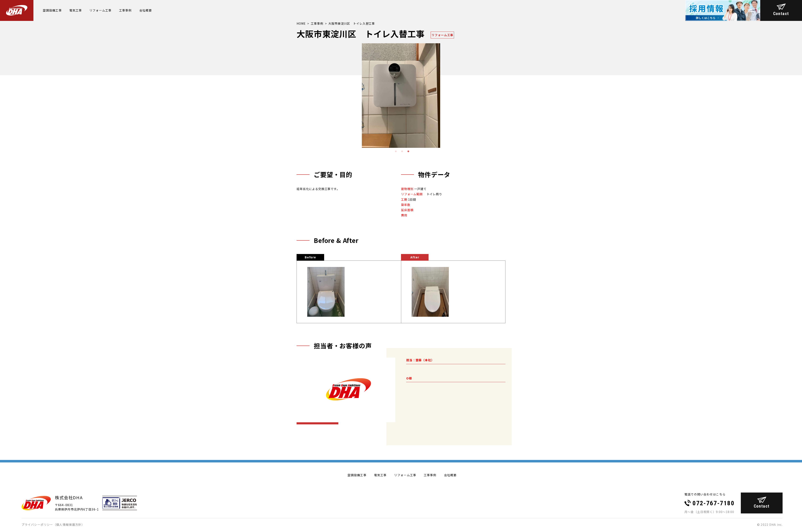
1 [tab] (395, 151)
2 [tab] (401, 151)
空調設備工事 (52, 10)
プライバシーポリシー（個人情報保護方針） (53, 524)
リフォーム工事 (100, 10)
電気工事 (75, 10)
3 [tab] (408, 151)
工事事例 (125, 10)
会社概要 (145, 10)
